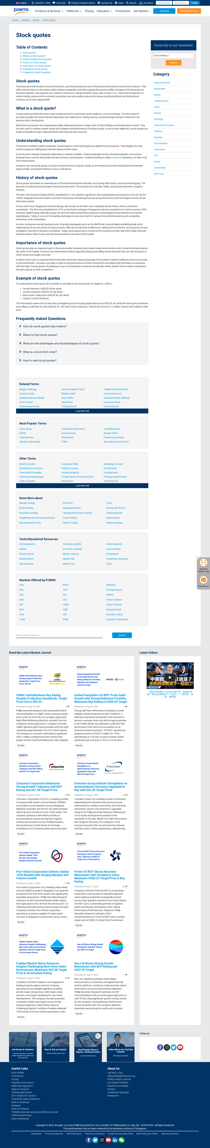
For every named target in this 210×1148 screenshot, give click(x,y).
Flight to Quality (27, 481)
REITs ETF (68, 503)
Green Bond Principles (30, 472)
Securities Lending (28, 513)
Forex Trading (70, 517)
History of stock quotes (35, 62)
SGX (21, 585)
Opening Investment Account (77, 513)
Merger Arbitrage (28, 389)
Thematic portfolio (72, 544)
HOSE (22, 619)
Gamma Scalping (70, 472)
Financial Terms (162, 82)
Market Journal (70, 554)
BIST (21, 609)
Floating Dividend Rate (115, 476)
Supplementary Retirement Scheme (37, 517)
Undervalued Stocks (29, 406)
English (23, 3)
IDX (64, 594)
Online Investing (114, 522)
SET (21, 604)
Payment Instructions (22, 1082)
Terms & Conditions (95, 1133)
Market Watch (26, 559)
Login (195, 2)
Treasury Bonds (114, 513)
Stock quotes (29, 52)
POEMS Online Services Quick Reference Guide (34, 1112)
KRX (21, 599)
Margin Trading (27, 503)
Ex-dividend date (112, 429)
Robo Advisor (113, 517)
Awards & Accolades (117, 1086)
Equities (158, 137)
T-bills (64, 441)
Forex (157, 161)
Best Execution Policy (147, 1133)
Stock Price (67, 402)
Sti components (27, 544)
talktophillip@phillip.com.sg (121, 1076)
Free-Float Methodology (32, 476)
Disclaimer (36, 1133)
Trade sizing (25, 429)
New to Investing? (20, 1102)
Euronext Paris (113, 609)
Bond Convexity (27, 464)
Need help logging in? (22, 1086)
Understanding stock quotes (37, 59)
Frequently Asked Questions (37, 72)
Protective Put (111, 481)
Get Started (141, 11)
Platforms (72, 11)
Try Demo (148, 3)
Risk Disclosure (74, 1133)
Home (15, 20)
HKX (65, 590)
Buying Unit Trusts (115, 508)
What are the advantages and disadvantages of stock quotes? (61, 343)
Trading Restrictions (21, 1092)
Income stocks (111, 406)
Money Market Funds (30, 522)
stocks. (114, 93)
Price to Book (26, 402)
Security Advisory (170, 1133)
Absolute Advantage (29, 441)
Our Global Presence (117, 1082)
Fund (156, 107)
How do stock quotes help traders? (45, 326)
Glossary (25, 20)
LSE (65, 599)
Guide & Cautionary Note (120, 1133)
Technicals (159, 149)
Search (132, 3)
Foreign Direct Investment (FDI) (77, 476)
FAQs (120, 3)
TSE (65, 614)
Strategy (158, 119)
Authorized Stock (113, 393)
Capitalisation (26, 437)
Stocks (36, 20)
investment (116, 157)
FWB (65, 609)
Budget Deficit (111, 433)
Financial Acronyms (164, 125)
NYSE (65, 585)
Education (103, 11)
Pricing (89, 11)
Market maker (69, 393)
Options (158, 131)
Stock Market (161, 143)
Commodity (160, 167)
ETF (156, 155)
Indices (23, 549)
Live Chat (60, 3)
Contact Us (106, 3)
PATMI (22, 433)
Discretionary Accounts (31, 468)
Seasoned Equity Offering (116, 398)
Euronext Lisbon (114, 614)
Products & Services (47, 11)
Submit (173, 62)
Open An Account (189, 11)
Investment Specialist (118, 1092)
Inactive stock (69, 433)
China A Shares (114, 599)
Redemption (68, 437)
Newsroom (113, 1095)
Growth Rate (110, 468)
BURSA (110, 594)
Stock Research (114, 544)
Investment (160, 88)
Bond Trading (26, 508)
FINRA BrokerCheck (21, 1115)
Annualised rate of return (116, 441)
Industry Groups (70, 468)
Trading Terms (161, 101)
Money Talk (68, 559)
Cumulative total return (73, 429)
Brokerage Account (113, 464)
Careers (111, 1089)
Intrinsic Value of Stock (73, 389)
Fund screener (113, 549)
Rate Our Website (20, 1108)
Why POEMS (17, 1072)
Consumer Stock (112, 402)
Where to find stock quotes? (40, 335)
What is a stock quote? (34, 56)
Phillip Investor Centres (119, 1079)
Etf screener (112, 554)
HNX (21, 614)
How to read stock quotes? (40, 360)
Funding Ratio (111, 472)
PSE (21, 590)
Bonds (157, 95)
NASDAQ (110, 585)
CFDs (109, 503)
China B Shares (114, 604)
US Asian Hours (114, 590)
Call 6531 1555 (42, 3)
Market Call (68, 563)
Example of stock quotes (35, 69)
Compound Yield (70, 464)
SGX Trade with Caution (23, 1095)
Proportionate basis (114, 437)
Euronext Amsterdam (117, 619)
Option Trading (70, 522)
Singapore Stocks (72, 508)
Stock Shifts (68, 398)
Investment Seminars (117, 559)
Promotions (123, 11)
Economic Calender (72, 549)
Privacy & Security (54, 1133)
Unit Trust (159, 173)
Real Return (67, 481)
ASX (21, 594)
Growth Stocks (27, 393)
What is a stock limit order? (40, 352)
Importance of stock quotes (37, 65)
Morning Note (26, 563)
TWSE (66, 604)
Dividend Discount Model (31, 398)
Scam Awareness (20, 1118)
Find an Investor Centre (82, 3)
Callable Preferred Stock (116, 389)
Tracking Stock (69, 406)
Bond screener (26, 554)
